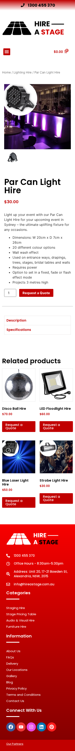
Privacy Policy (16, 688)
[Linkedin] (41, 726)
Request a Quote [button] (13, 426)
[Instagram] (31, 726)
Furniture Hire (16, 626)
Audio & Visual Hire (20, 620)
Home (6, 72)
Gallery (11, 676)
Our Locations (17, 670)
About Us (13, 651)
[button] (6, 51)
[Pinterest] (51, 726)
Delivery (12, 663)
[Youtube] (21, 726)
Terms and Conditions (23, 694)
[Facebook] (10, 726)
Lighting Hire (23, 72)
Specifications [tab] (18, 329)
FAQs (10, 657)
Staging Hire (15, 608)
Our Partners (14, 744)
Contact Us (15, 701)
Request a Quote (36, 293)
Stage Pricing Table (21, 614)
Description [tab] (16, 320)
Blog (9, 682)
